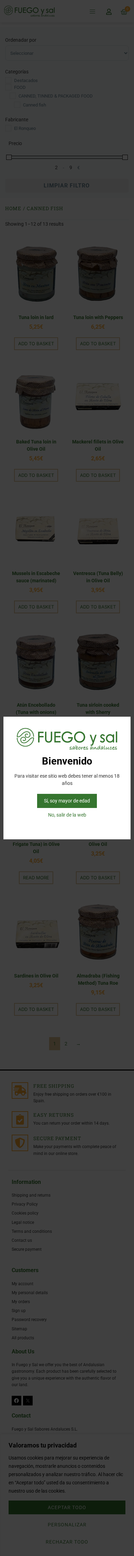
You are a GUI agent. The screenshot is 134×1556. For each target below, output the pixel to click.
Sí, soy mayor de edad (67, 800)
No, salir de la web (67, 815)
